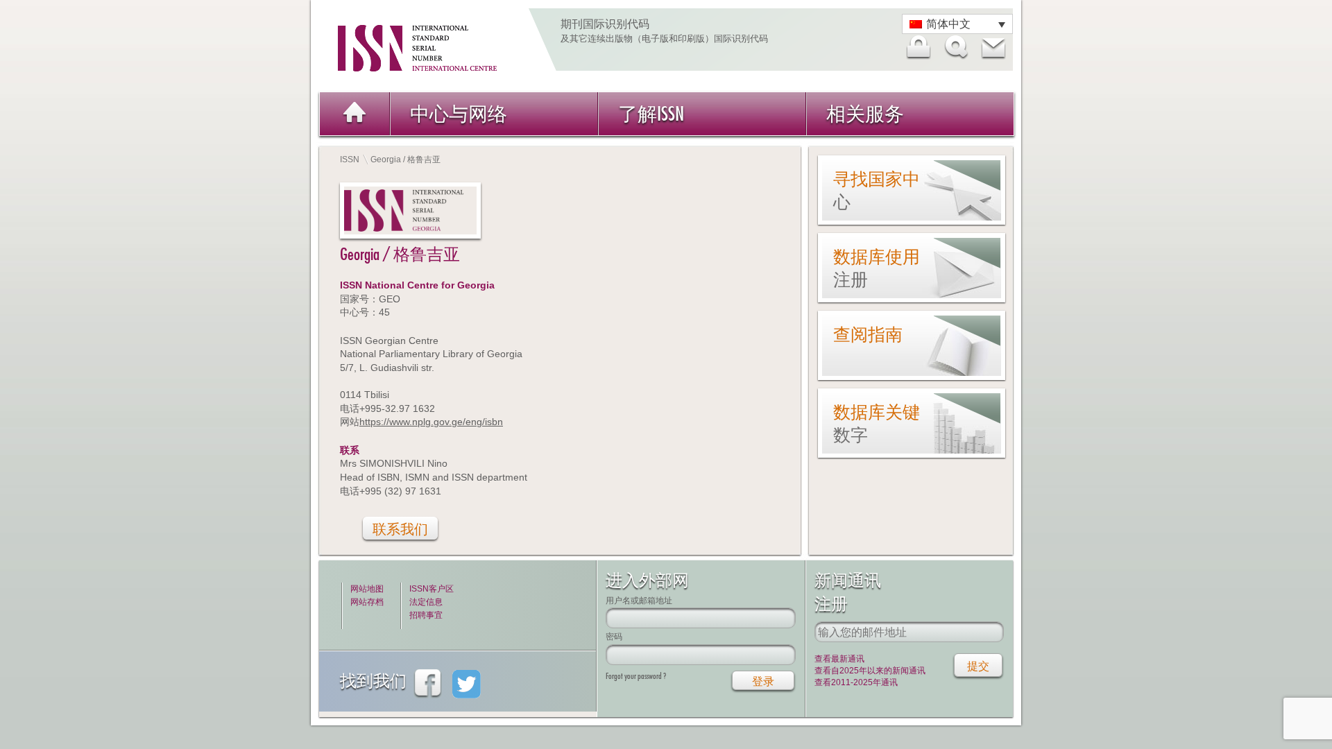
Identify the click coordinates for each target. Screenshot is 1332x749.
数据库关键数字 (876, 423)
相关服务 (865, 113)
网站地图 (367, 589)
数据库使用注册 (876, 268)
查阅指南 (868, 334)
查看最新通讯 (839, 659)
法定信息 (426, 602)
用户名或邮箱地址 (639, 600)
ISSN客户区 (431, 589)
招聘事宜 (426, 615)
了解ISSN (651, 113)
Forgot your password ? (636, 676)
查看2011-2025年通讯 (856, 682)
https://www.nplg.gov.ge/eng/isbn (431, 421)
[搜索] (955, 47)
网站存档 (367, 602)
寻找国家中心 (876, 190)
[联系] (993, 47)
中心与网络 (458, 113)
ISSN (349, 159)
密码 (614, 636)
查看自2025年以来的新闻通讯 (869, 670)
